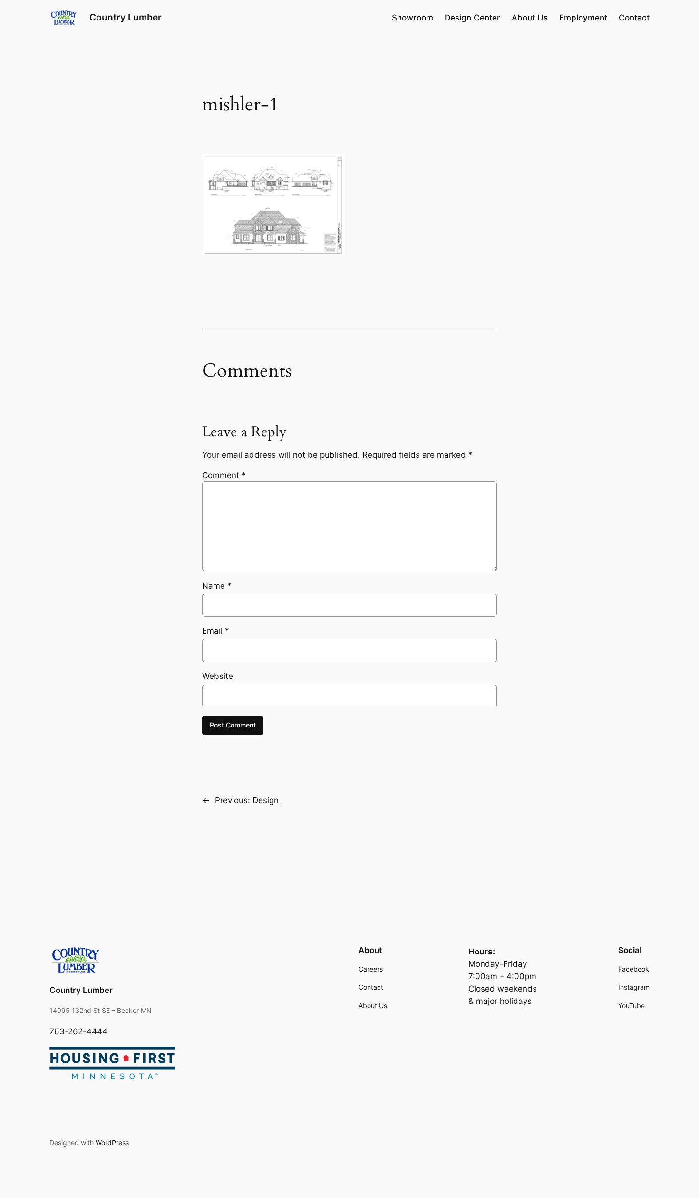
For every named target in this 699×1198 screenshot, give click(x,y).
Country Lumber (125, 17)
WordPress (112, 1143)
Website (217, 676)
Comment (224, 475)
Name (217, 585)
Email (215, 631)
